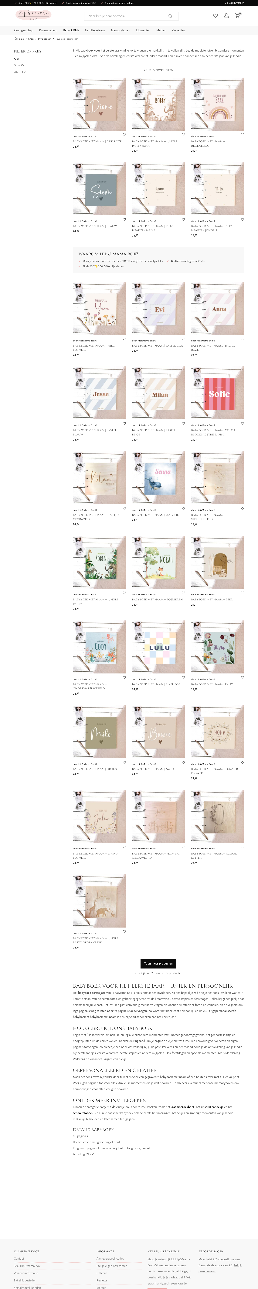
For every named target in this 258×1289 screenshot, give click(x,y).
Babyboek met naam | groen (95, 769)
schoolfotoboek (83, 1113)
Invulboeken (44, 39)
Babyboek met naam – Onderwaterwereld (90, 686)
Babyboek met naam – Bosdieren (157, 599)
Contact (19, 1258)
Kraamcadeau (48, 30)
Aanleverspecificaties (110, 1258)
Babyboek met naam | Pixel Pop (156, 684)
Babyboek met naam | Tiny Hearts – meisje (152, 228)
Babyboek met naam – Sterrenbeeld (208, 517)
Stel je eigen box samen (112, 1266)
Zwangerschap (23, 30)
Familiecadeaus (95, 30)
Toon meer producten (158, 963)
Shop (31, 39)
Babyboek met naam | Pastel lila (157, 346)
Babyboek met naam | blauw (95, 226)
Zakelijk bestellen (234, 3)
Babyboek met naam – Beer (212, 599)
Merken (161, 30)
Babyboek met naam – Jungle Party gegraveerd (95, 940)
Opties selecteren (82, 145)
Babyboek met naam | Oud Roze (97, 141)
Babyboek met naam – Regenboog (208, 143)
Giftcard (102, 1273)
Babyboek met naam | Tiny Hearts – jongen (211, 228)
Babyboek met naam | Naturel (155, 769)
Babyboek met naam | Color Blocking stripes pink (213, 432)
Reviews (102, 1280)
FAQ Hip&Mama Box (27, 1266)
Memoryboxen (120, 30)
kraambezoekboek (183, 1107)
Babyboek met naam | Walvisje (155, 515)
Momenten (143, 30)
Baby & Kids (71, 30)
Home (20, 39)
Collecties (178, 30)
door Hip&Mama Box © (85, 136)
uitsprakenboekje (212, 1107)
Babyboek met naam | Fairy (212, 684)
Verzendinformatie (26, 1273)
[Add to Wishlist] (124, 134)
